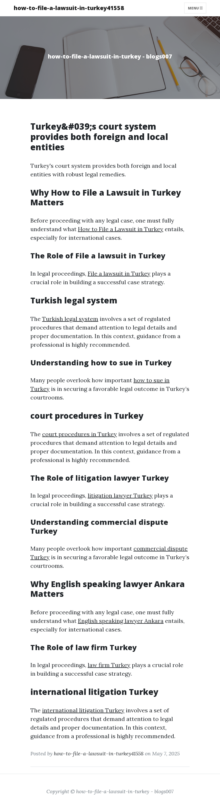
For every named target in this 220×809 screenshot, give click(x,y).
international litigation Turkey (83, 710)
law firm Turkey (109, 664)
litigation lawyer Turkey (120, 495)
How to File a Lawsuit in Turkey (120, 229)
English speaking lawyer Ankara (121, 620)
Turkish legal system (70, 318)
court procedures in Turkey (79, 434)
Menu (194, 7)
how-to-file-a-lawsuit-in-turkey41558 (69, 8)
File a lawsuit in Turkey (119, 273)
